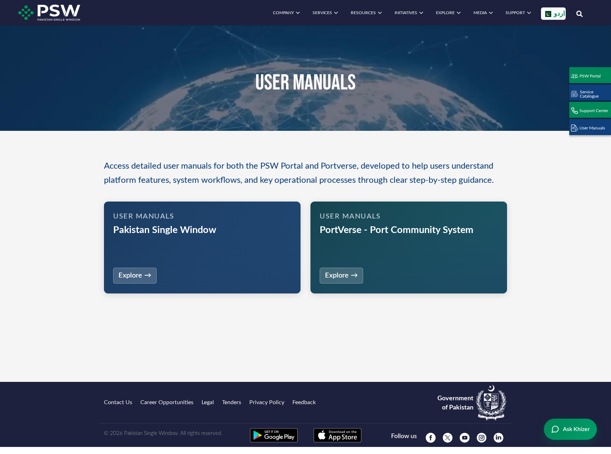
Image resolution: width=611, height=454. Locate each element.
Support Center (594, 111)
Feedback (304, 402)
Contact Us (118, 402)
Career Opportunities (166, 402)
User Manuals (592, 128)
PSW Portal (590, 76)
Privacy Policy (266, 402)
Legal (208, 402)
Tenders (231, 402)
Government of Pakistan (455, 403)
